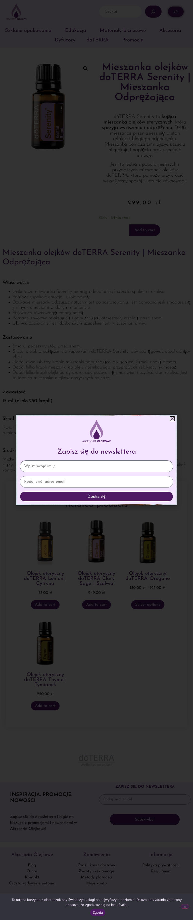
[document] (96, 460)
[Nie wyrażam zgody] (185, 906)
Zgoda (98, 912)
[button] (172, 419)
